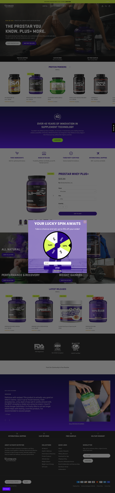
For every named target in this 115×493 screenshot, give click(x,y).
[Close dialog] (85, 222)
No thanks (57, 270)
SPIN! (57, 268)
